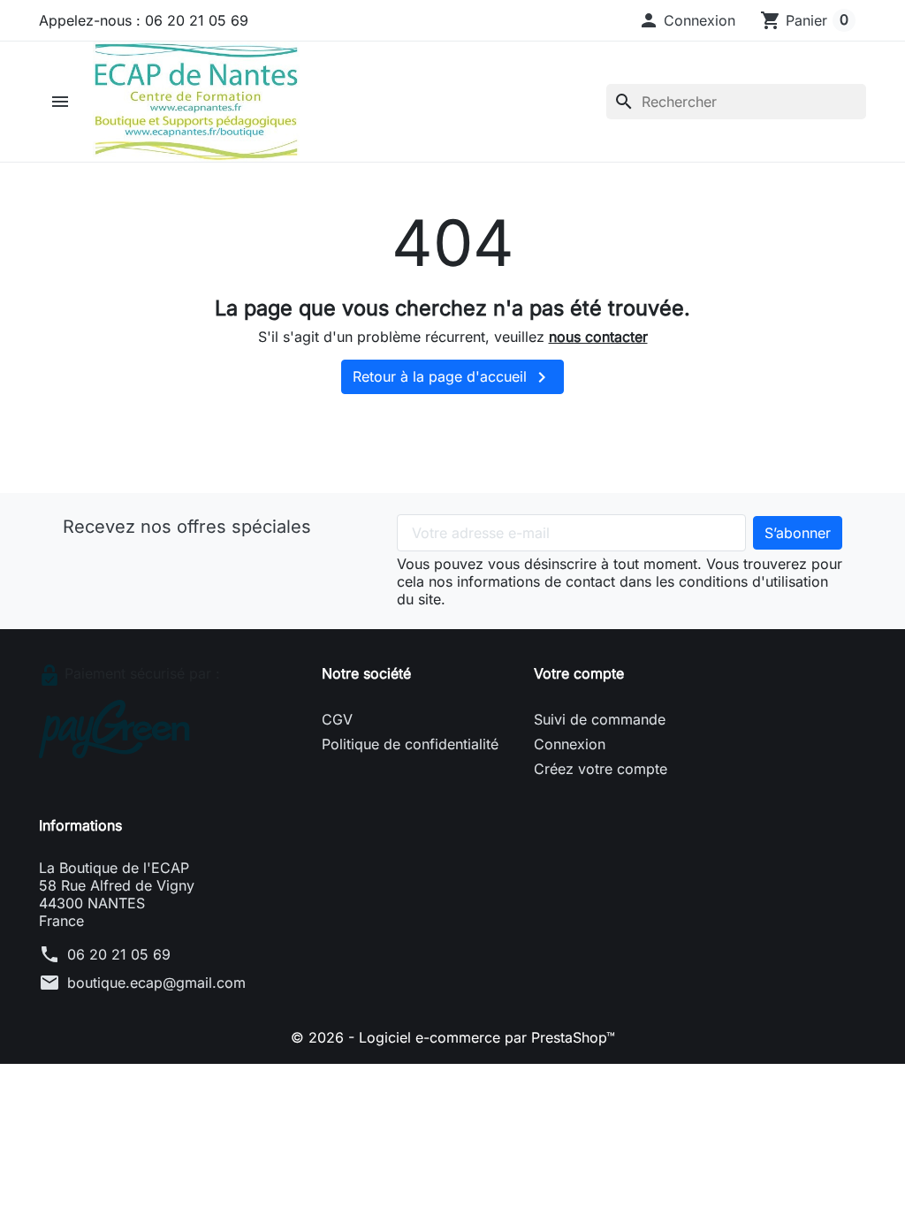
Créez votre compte (600, 769)
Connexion (569, 744)
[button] (686, 20)
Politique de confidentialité (410, 744)
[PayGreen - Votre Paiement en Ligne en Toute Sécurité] (114, 728)
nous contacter (598, 336)
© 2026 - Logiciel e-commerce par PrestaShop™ (453, 1037)
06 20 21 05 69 (119, 954)
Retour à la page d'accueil (452, 377)
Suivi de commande (599, 719)
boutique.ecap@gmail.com (156, 982)
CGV (337, 719)
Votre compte (579, 673)
